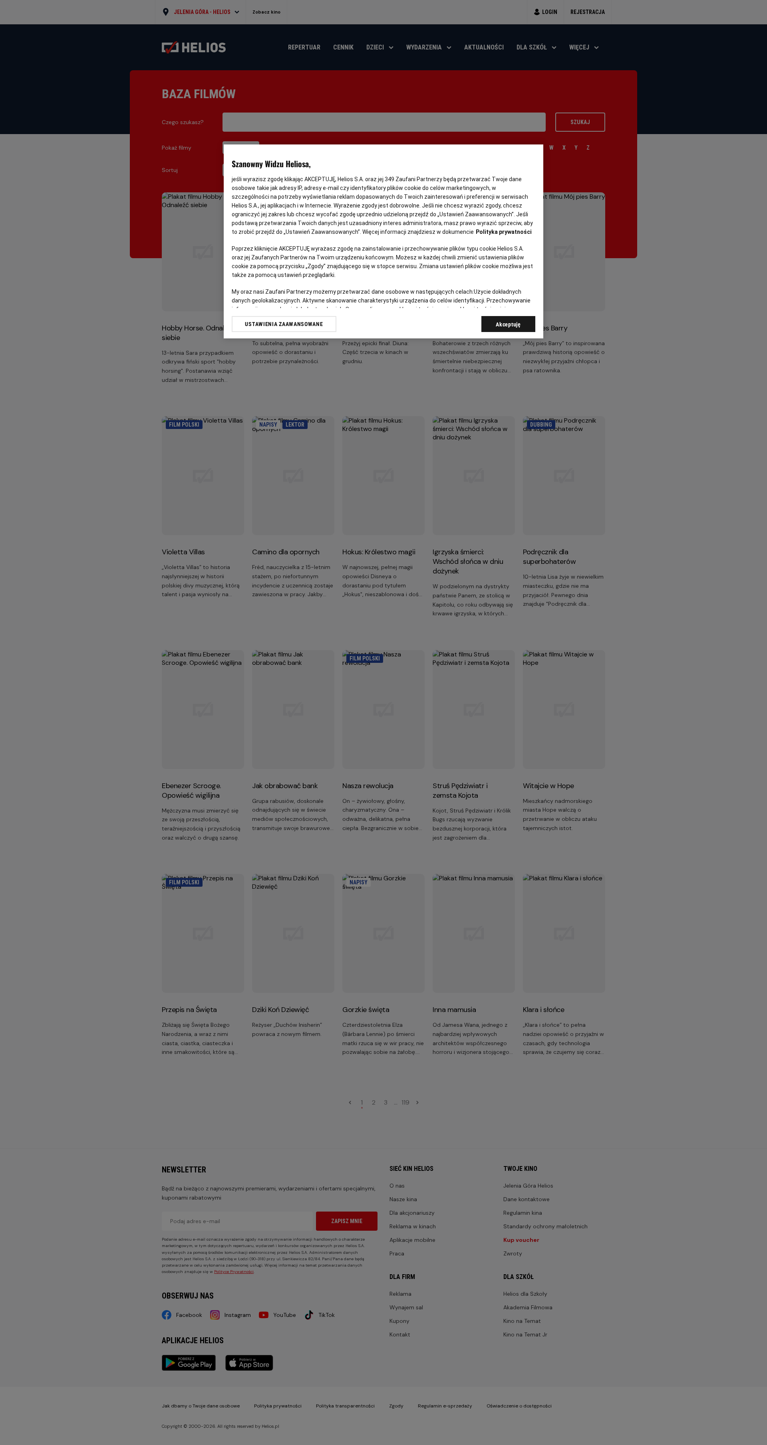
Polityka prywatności (504, 232)
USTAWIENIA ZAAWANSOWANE (284, 324)
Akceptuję (508, 324)
